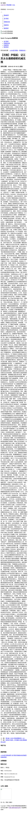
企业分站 (3, 5)
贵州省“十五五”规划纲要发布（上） (15, 738)
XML (13, 5)
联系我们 (6, 28)
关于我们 (6, 18)
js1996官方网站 (14, 50)
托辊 (10, 807)
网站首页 (6, 15)
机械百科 (6, 25)
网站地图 (8, 5)
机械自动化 (7, 21)
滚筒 (13, 807)
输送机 (16, 807)
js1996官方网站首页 (6, 755)
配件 (19, 807)
